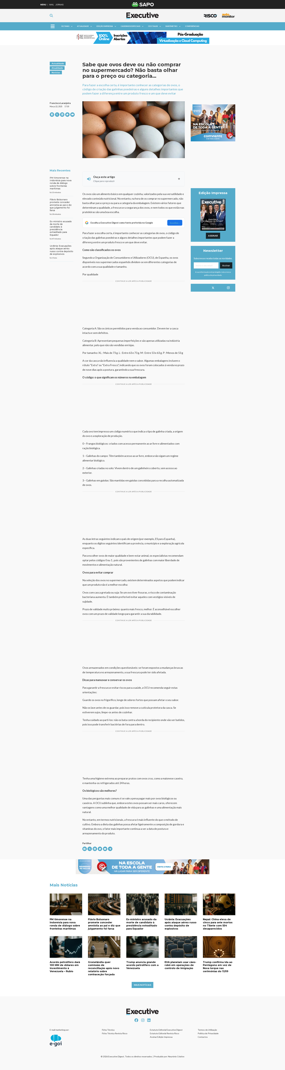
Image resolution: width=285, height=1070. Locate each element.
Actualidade (58, 63)
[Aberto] (53, 26)
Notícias (56, 72)
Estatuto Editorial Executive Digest (166, 1030)
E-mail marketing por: (59, 1030)
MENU (43, 5)
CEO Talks (153, 26)
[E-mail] (72, 114)
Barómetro (171, 26)
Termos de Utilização (207, 1030)
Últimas (65, 26)
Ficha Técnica (108, 1030)
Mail (51, 5)
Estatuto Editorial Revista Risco (164, 1033)
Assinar (213, 235)
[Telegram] (110, 849)
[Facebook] (52, 114)
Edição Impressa (104, 26)
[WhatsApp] (67, 114)
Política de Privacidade (208, 1033)
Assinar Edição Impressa (161, 1037)
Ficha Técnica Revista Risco (114, 1033)
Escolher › (175, 222)
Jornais (59, 5)
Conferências (192, 26)
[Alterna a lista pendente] (72, 26)
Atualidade (83, 26)
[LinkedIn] (62, 114)
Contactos (203, 1037)
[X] (57, 114)
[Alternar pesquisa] (51, 15)
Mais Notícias (142, 985)
